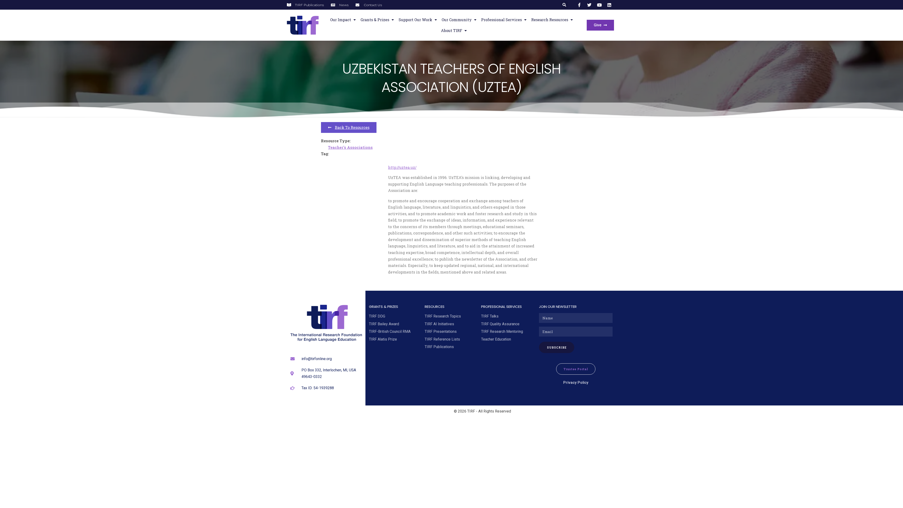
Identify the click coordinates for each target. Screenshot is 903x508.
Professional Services (501, 19)
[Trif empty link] (580, 5)
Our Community (457, 19)
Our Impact (340, 19)
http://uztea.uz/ (402, 167)
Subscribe (556, 347)
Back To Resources (352, 127)
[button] (564, 4)
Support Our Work (415, 19)
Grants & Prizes (374, 19)
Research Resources (549, 19)
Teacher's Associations (350, 147)
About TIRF (451, 30)
